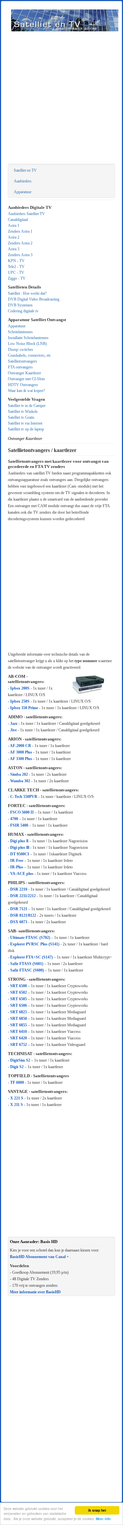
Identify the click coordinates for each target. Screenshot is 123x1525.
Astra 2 (13, 237)
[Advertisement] (61, 99)
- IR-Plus (16, 867)
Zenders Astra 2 (20, 243)
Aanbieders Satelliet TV (26, 213)
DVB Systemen (20, 305)
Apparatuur (22, 192)
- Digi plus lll (18, 847)
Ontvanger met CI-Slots (26, 379)
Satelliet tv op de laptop (26, 429)
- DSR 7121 (17, 909)
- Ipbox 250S (19, 701)
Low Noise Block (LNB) (27, 343)
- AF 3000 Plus (20, 752)
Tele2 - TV (16, 266)
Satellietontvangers (22, 361)
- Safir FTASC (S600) (26, 970)
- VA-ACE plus (20, 873)
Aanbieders (22, 181)
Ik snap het (97, 1510)
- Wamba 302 (19, 781)
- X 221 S (16, 1098)
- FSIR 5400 (18, 825)
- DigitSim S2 (19, 1060)
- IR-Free (15, 860)
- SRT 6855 (17, 1025)
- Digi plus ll (18, 841)
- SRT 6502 (17, 992)
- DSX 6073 (17, 922)
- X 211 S (16, 1104)
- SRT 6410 (17, 1031)
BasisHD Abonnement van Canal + (39, 1256)
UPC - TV (16, 272)
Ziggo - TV (17, 278)
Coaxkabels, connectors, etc (29, 355)
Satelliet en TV (25, 170)
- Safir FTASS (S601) (25, 963)
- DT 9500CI (18, 854)
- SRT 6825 (17, 1012)
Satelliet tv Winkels (23, 411)
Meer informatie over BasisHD (35, 1292)
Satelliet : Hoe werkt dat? (27, 293)
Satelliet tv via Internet (25, 423)
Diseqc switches (20, 349)
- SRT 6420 (17, 1038)
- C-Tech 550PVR (23, 796)
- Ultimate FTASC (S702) (29, 937)
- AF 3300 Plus (20, 758)
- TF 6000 (16, 1082)
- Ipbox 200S (19, 688)
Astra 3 (13, 249)
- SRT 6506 (17, 1005)
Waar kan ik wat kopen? (26, 390)
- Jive (13, 730)
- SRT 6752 (17, 1044)
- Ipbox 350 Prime (23, 708)
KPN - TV (16, 260)
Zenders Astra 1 (20, 231)
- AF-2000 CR (20, 745)
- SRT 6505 (17, 999)
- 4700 (13, 819)
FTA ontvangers (20, 367)
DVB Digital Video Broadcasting (33, 299)
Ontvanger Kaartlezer (24, 373)
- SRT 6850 (17, 1018)
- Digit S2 (16, 1067)
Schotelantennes (20, 332)
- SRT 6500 (17, 986)
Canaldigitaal (18, 219)
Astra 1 (13, 225)
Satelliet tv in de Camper (27, 405)
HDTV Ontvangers (23, 384)
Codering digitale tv (23, 311)
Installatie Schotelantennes (28, 337)
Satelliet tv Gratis (21, 417)
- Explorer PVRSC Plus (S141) (33, 944)
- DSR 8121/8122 (22, 915)
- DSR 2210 (17, 889)
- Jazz (13, 723)
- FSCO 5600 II (21, 812)
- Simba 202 (18, 774)
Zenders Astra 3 (20, 255)
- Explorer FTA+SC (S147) (30, 957)
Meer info (103, 1519)
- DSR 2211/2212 (22, 896)
